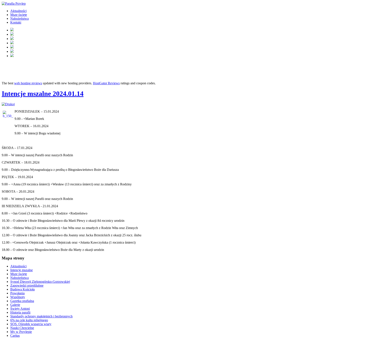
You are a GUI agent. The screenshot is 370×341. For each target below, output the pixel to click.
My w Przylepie (21, 332)
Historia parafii (20, 312)
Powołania (17, 293)
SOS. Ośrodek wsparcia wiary (30, 324)
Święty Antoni (20, 308)
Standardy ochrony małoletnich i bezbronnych (41, 316)
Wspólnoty (17, 297)
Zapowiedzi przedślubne (26, 285)
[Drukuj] (8, 104)
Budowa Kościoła (22, 289)
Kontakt (15, 22)
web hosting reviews (28, 83)
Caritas (15, 335)
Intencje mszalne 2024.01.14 (43, 93)
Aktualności (18, 11)
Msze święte (18, 14)
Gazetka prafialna (22, 301)
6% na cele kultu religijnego (29, 320)
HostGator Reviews (106, 83)
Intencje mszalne (21, 270)
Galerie (15, 305)
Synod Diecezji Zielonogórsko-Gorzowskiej (40, 281)
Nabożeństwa (19, 18)
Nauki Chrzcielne (22, 328)
